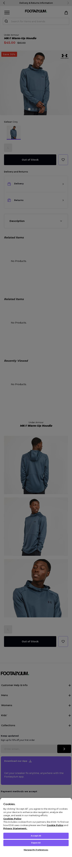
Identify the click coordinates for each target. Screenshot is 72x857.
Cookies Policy (12, 818)
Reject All (36, 843)
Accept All (36, 836)
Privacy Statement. (15, 828)
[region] (36, 827)
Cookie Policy (55, 825)
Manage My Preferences (36, 850)
